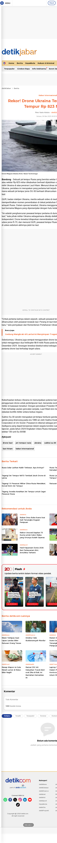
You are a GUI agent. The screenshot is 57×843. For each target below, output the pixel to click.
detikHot (42, 797)
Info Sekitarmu (39, 69)
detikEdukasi (44, 788)
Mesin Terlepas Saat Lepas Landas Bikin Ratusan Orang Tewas (11, 640)
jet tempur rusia (23, 443)
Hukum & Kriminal (46, 63)
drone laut (8, 443)
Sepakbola (30, 63)
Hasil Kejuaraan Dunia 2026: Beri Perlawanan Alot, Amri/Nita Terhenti (32, 550)
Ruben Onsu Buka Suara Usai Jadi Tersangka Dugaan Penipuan (32, 519)
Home (11, 63)
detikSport (43, 801)
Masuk (51, 3)
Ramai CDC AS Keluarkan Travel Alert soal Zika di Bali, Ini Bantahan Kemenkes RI (35, 672)
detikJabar (6, 88)
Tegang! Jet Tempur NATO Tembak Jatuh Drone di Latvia (23, 476)
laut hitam (8, 449)
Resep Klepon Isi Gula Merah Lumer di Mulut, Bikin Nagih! (11, 669)
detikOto (42, 807)
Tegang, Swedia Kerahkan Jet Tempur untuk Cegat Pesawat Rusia (24, 492)
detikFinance (44, 791)
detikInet (42, 794)
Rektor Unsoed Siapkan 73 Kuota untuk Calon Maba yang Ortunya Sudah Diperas (32, 535)
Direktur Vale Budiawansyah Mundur (35, 639)
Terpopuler (9, 69)
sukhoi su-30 (50, 443)
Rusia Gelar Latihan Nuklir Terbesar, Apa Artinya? (23, 468)
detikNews (43, 784)
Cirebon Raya (23, 69)
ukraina (37, 443)
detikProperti (44, 810)
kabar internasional (25, 449)
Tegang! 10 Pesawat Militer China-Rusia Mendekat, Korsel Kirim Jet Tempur (24, 484)
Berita (20, 63)
